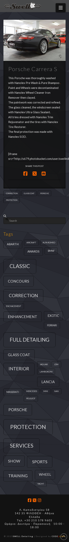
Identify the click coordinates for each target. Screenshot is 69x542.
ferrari (52, 325)
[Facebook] (29, 500)
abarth (13, 244)
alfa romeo (49, 242)
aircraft (31, 242)
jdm (56, 364)
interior (19, 368)
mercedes (31, 391)
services (21, 445)
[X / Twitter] (34, 500)
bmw (51, 250)
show (14, 461)
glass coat (29, 193)
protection (11, 200)
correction (12, 193)
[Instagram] (39, 500)
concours (18, 281)
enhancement (22, 316)
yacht (40, 483)
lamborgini (46, 371)
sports (39, 461)
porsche (44, 193)
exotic (53, 315)
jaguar (44, 364)
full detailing (29, 339)
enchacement (13, 306)
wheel (45, 474)
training (18, 475)
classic (20, 266)
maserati (13, 392)
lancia (48, 382)
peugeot (30, 398)
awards (33, 251)
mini (45, 391)
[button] (61, 7)
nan (56, 391)
